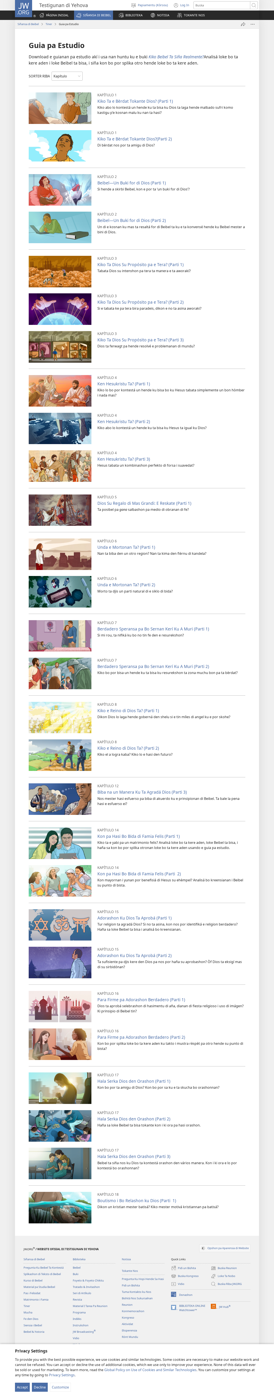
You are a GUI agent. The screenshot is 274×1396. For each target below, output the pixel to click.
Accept (22, 1387)
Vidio (76, 1338)
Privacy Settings (62, 1375)
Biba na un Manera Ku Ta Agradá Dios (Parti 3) (142, 792)
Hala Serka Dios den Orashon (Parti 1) (133, 1081)
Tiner (49, 24)
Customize (60, 1387)
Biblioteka (79, 1259)
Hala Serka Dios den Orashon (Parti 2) (133, 1119)
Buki (75, 1274)
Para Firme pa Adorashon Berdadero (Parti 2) (141, 1037)
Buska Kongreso (185, 1276)
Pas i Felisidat (32, 1293)
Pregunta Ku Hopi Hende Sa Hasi (143, 1279)
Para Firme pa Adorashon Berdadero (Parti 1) (141, 1000)
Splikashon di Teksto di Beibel (42, 1274)
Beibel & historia (34, 1332)
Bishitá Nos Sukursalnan (137, 1298)
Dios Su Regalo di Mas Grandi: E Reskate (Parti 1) (144, 503)
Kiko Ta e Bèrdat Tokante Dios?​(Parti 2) (134, 139)
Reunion (127, 1305)
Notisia (126, 1259)
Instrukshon (80, 1325)
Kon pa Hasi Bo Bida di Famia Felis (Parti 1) (138, 836)
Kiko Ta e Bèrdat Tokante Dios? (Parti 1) (135, 101)
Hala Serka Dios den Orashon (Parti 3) (133, 1156)
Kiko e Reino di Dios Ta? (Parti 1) (128, 710)
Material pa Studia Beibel (39, 1287)
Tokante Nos (130, 1271)
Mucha (28, 1312)
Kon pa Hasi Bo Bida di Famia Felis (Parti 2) (139, 874)
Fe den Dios (31, 1319)
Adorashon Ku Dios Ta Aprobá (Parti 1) (134, 918)
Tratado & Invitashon (86, 1287)
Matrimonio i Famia (36, 1299)
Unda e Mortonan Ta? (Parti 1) (126, 547)
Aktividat (127, 1324)
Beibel (76, 1267)
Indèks (77, 1319)
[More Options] (252, 24)
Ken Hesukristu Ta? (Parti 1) (123, 384)
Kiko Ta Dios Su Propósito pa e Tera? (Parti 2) (140, 302)
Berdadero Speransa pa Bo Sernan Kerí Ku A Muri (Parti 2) (153, 666)
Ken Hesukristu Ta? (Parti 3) (123, 459)
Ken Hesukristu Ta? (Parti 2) (123, 421)
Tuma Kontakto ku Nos (136, 1292)
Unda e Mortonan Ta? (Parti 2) (126, 585)
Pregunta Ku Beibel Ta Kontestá (44, 1267)
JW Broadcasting (84, 1332)
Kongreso (128, 1317)
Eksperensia (129, 1330)
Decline (40, 1387)
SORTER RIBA (39, 76)
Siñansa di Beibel (28, 24)
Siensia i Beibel (33, 1325)
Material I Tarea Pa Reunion (90, 1306)
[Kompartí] (243, 24)
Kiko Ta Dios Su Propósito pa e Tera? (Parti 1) (140, 264)
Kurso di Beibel (33, 1280)
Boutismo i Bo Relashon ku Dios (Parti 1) (136, 1200)
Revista (77, 1299)
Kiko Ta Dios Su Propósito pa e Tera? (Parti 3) (140, 340)
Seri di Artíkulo (82, 1293)
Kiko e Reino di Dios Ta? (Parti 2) (128, 748)
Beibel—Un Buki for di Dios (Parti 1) (131, 183)
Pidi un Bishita (131, 1285)
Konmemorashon (133, 1311)
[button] (93, 15)
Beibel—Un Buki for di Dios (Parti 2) (131, 220)
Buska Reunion (224, 1268)
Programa (79, 1312)
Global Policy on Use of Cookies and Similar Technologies (150, 1369)
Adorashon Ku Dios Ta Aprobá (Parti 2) (134, 955)
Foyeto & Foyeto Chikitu (88, 1280)
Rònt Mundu (130, 1337)
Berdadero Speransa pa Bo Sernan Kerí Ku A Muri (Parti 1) (153, 629)
